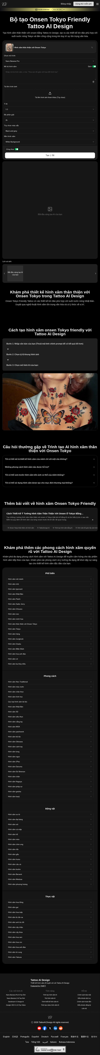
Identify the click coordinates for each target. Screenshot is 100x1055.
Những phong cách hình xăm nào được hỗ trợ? (27, 467)
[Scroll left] (4, 273)
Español (35, 1037)
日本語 (15, 1037)
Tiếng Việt (35, 1042)
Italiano (53, 1042)
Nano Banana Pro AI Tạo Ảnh (16, 995)
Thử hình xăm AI (50, 998)
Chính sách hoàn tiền (84, 1002)
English (6, 1037)
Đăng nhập (66, 4)
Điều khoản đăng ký (84, 1005)
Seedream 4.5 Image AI (16, 1002)
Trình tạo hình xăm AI (50, 995)
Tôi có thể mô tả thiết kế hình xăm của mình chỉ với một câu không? (36, 459)
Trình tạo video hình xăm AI (50, 1005)
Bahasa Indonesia (67, 1042)
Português (24, 1037)
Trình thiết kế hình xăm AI (50, 1002)
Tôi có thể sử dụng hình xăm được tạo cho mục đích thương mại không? (39, 483)
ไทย (27, 1042)
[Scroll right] (96, 273)
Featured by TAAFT (38, 986)
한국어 (94, 1037)
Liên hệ (84, 1008)
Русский (54, 1037)
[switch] (94, 66)
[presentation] (50, 95)
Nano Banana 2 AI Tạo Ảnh (16, 998)
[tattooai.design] (4, 4)
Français (64, 1037)
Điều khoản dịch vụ (84, 998)
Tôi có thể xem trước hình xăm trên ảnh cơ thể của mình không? (35, 475)
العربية (45, 1042)
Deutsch (45, 1037)
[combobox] (50, 61)
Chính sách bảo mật (84, 995)
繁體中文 (85, 1037)
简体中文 (75, 1037)
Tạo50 (50, 155)
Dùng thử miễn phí (83, 4)
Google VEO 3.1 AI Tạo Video (16, 1005)
